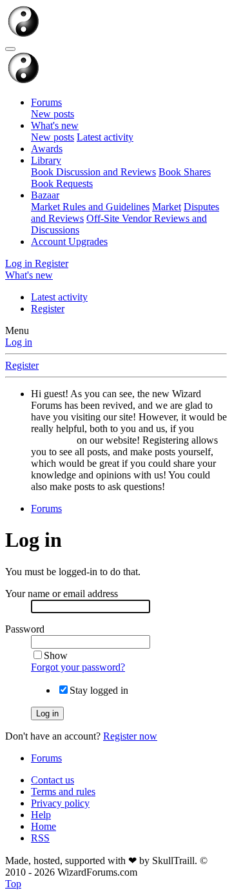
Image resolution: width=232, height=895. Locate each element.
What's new (55, 125)
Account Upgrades (69, 241)
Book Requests (62, 183)
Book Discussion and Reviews (93, 171)
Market (166, 206)
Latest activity (105, 137)
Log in (18, 342)
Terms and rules (63, 791)
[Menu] (10, 49)
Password (24, 629)
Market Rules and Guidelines (90, 206)
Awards (47, 148)
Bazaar (45, 195)
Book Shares (185, 171)
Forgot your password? (78, 667)
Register (47, 308)
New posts (52, 113)
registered (52, 440)
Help (41, 814)
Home (43, 826)
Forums (46, 102)
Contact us (52, 779)
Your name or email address (61, 593)
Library (46, 160)
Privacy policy (60, 803)
